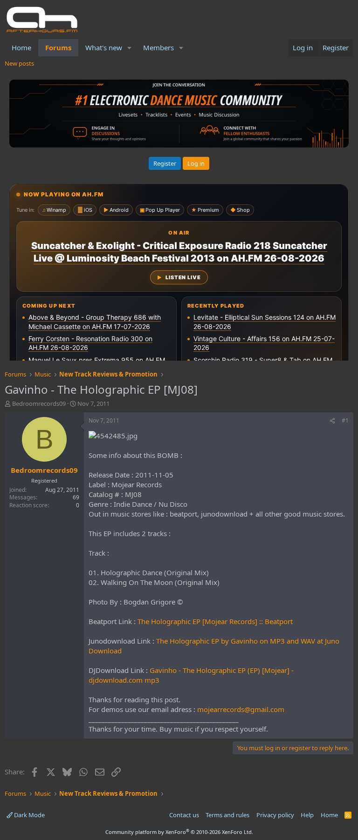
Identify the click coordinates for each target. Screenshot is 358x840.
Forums (58, 47)
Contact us (184, 815)
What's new (103, 47)
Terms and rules (227, 815)
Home (21, 47)
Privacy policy (275, 815)
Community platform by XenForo (179, 831)
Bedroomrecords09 (39, 403)
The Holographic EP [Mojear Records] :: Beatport (215, 621)
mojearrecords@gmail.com (240, 709)
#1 (345, 420)
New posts (19, 63)
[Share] (332, 421)
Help (307, 815)
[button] (129, 47)
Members (158, 47)
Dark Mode (29, 815)
